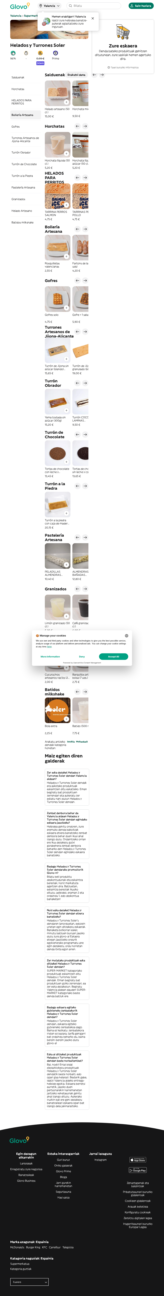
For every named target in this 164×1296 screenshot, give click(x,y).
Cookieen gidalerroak (138, 1200)
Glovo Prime (63, 1171)
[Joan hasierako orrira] (20, 6)
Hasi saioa (63, 1197)
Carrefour (55, 1247)
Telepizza (68, 1247)
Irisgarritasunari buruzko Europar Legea (137, 1225)
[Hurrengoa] (85, 126)
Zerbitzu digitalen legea (138, 1218)
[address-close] (93, 18)
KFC (44, 1247)
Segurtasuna (63, 1191)
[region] (66, 99)
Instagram (100, 1159)
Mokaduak (82, 741)
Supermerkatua (34, 15)
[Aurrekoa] (77, 126)
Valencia (15, 15)
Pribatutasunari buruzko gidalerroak (137, 1193)
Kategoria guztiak (21, 1268)
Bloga (63, 1177)
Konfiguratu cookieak (138, 1212)
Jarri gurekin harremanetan (63, 1184)
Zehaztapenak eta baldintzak (138, 1184)
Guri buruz (63, 1159)
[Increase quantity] (66, 102)
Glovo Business (26, 1180)
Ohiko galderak (63, 1165)
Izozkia (71, 741)
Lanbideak (26, 1163)
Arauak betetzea (138, 1206)
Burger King (33, 1247)
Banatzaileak (26, 1174)
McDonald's (17, 1247)
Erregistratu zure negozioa (26, 1169)
